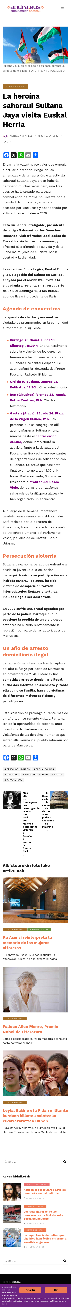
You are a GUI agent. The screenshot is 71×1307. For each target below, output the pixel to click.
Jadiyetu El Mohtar (36, 774)
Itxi (56, 1290)
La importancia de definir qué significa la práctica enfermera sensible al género (45, 1238)
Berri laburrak (36, 1185)
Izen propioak (15, 87)
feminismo (12, 774)
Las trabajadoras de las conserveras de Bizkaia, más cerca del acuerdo (43, 1215)
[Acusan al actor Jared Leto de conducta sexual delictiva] (12, 1192)
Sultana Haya (14, 780)
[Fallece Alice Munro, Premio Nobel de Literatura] (35, 990)
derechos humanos (18, 769)
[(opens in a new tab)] (12, 800)
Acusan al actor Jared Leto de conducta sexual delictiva (45, 1191)
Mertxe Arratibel (21, 136)
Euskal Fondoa (45, 769)
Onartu (30, 1290)
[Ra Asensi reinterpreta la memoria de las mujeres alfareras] (35, 900)
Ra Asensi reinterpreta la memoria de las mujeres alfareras (27, 942)
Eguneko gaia (35, 1206)
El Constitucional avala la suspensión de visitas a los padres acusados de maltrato (45, 812)
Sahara (58, 774)
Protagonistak (39, 929)
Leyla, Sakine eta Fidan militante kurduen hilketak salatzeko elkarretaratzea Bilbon (35, 1115)
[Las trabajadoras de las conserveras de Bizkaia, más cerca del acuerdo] (12, 1214)
